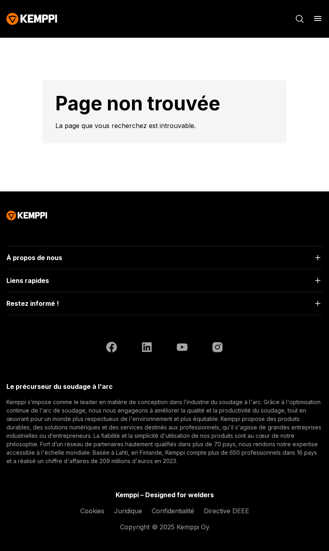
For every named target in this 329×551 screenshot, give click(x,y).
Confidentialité (173, 511)
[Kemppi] (31, 19)
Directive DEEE (226, 511)
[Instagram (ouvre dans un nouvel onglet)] (217, 348)
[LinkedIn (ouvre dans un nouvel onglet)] (146, 348)
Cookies (92, 511)
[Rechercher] (300, 19)
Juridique (128, 511)
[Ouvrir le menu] (318, 18)
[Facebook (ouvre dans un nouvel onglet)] (111, 348)
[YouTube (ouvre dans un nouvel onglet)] (182, 348)
